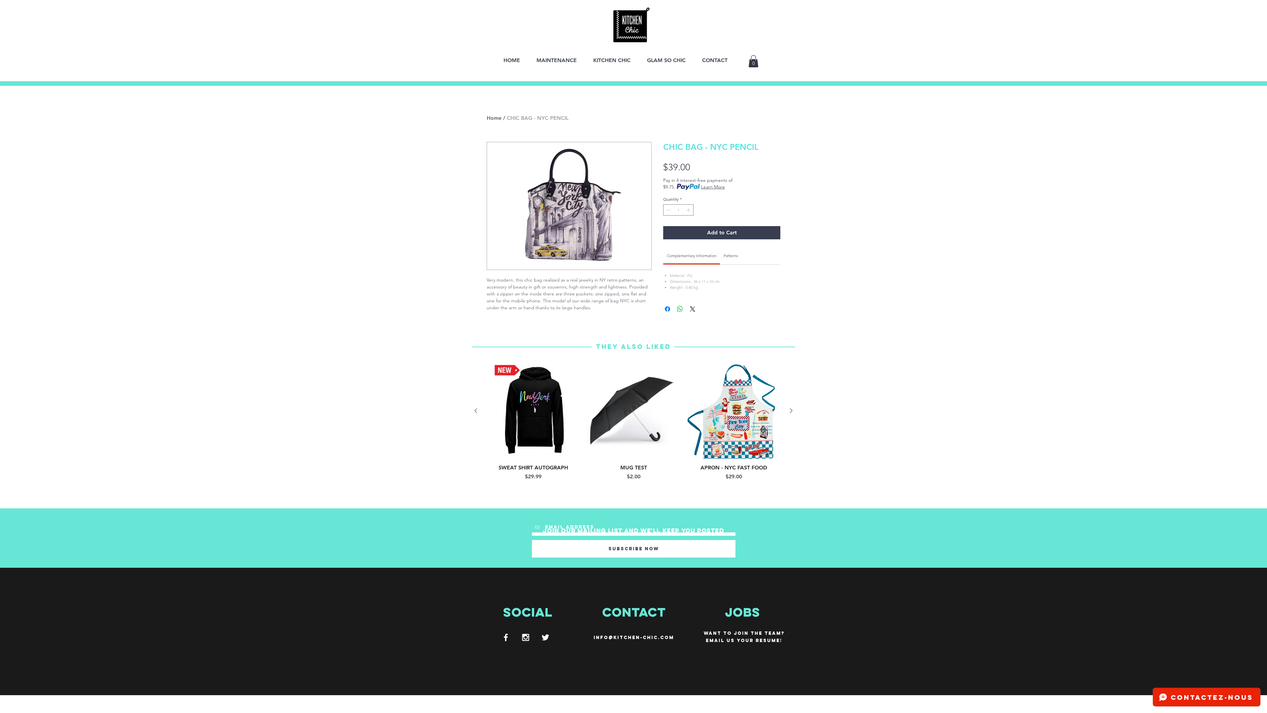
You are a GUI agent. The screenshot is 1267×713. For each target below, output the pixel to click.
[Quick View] (533, 411)
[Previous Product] (476, 411)
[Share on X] (693, 309)
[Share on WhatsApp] (680, 309)
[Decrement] (667, 210)
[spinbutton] (678, 210)
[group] (633, 422)
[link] (692, 255)
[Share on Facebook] (667, 309)
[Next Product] (791, 411)
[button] (753, 61)
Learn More (713, 187)
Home (494, 118)
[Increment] (689, 210)
